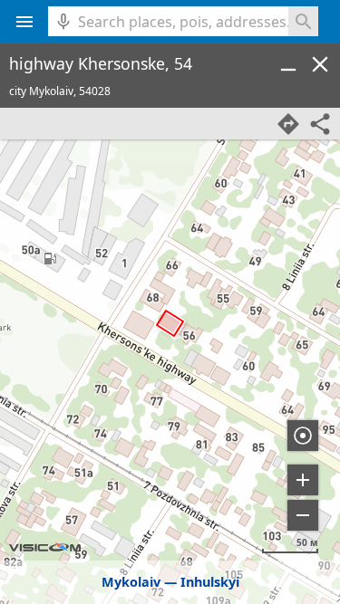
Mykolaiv (131, 581)
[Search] (303, 21)
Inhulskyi (209, 581)
